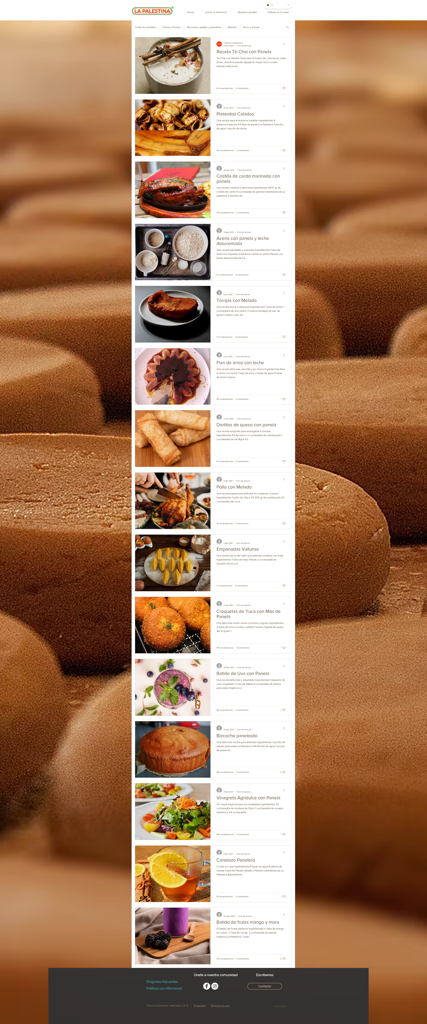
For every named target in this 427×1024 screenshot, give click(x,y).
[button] (259, 480)
